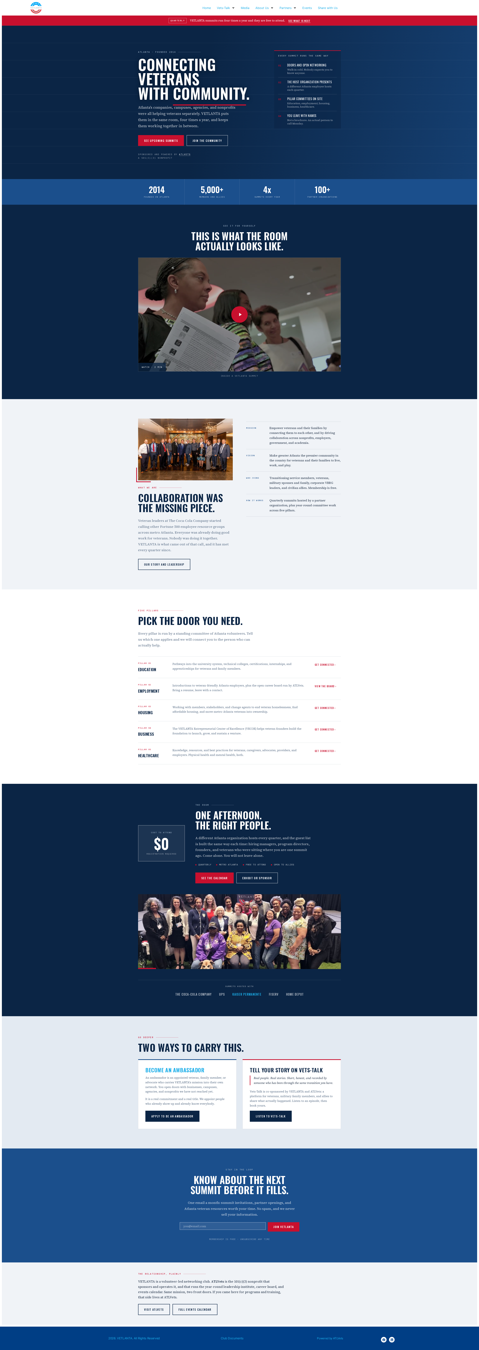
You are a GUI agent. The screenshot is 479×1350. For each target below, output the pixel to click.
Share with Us (328, 8)
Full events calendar (195, 1309)
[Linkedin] (392, 1340)
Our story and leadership (164, 564)
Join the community (207, 140)
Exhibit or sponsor (257, 878)
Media (245, 8)
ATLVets (184, 154)
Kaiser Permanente (246, 994)
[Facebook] (384, 1340)
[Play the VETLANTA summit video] (239, 314)
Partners (286, 8)
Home (206, 8)
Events (307, 8)
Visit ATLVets (154, 1309)
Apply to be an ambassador (172, 1116)
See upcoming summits (161, 140)
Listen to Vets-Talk (271, 1116)
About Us (262, 8)
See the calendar (214, 878)
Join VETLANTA (283, 1227)
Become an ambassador (175, 1070)
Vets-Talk (223, 8)
